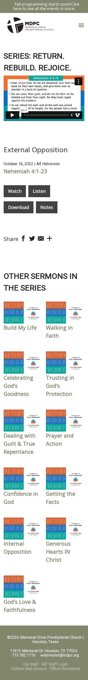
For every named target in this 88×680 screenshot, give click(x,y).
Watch (15, 191)
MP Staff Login (55, 664)
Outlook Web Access (29, 668)
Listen (39, 191)
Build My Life (20, 327)
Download (18, 207)
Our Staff (31, 664)
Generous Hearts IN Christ (58, 551)
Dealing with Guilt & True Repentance (20, 443)
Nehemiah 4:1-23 (25, 171)
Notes (46, 207)
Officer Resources (65, 668)
